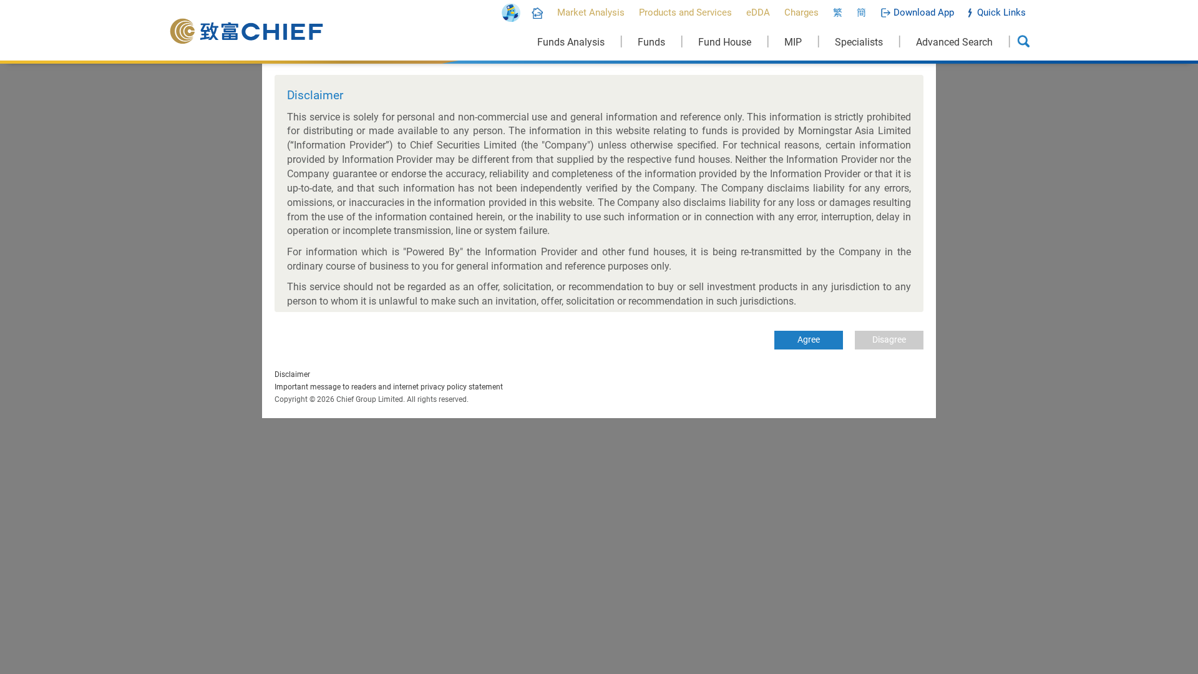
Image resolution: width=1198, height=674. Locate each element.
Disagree (889, 339)
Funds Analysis (571, 42)
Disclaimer (292, 374)
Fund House (724, 42)
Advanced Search (954, 42)
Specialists (859, 42)
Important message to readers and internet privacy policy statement (389, 387)
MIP (793, 42)
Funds (651, 42)
